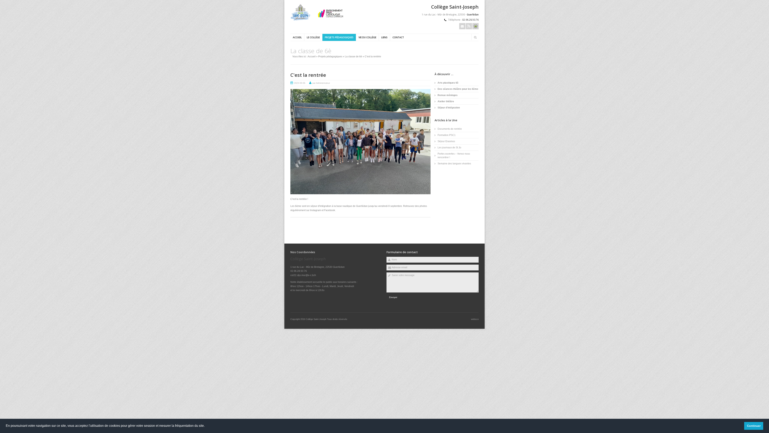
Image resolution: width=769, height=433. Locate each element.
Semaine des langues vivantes (454, 163)
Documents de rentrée (450, 128)
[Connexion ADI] (475, 26)
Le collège (313, 37)
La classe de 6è (353, 56)
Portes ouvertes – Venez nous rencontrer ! (454, 155)
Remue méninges (448, 95)
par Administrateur (321, 83)
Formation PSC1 (447, 135)
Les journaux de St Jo (449, 147)
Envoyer (393, 297)
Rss (469, 26)
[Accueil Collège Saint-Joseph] (318, 19)
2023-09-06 (299, 83)
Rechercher (475, 37)
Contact (398, 37)
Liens (384, 37)
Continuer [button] (754, 425)
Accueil (297, 37)
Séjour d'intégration (449, 107)
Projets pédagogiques (339, 37)
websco (475, 319)
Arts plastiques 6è (448, 82)
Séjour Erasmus (446, 141)
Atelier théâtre (446, 101)
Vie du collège (367, 37)
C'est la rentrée (308, 75)
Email (462, 26)
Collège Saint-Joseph (316, 319)
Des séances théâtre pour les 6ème (458, 89)
